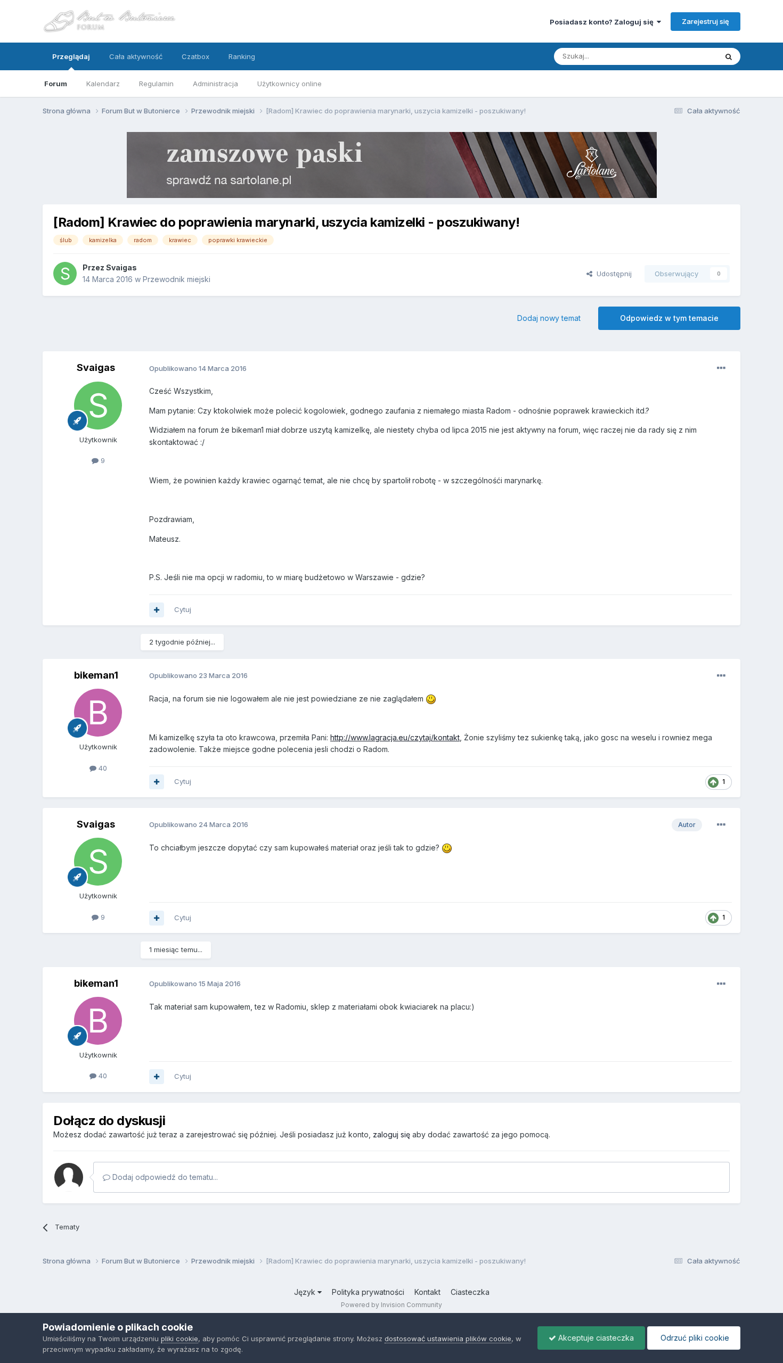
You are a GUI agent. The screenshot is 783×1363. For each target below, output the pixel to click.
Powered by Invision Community (391, 1305)
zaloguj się (391, 1134)
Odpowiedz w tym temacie (669, 318)
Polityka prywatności (368, 1291)
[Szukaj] (728, 56)
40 (101, 768)
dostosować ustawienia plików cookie (448, 1338)
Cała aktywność (135, 56)
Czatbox (195, 56)
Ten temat (687, 56)
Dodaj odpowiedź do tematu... (164, 1177)
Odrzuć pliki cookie (693, 1337)
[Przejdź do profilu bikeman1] (98, 713)
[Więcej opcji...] (721, 368)
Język (305, 1291)
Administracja (215, 83)
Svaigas (121, 267)
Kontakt (427, 1291)
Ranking (242, 56)
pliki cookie (179, 1338)
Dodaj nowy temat (549, 318)
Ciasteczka (470, 1291)
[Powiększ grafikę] (431, 698)
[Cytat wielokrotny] (156, 609)
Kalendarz (103, 83)
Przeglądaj (71, 56)
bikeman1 (96, 675)
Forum (55, 83)
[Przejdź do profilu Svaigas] (65, 273)
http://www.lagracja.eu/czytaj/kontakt (395, 737)
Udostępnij (612, 273)
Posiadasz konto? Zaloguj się (603, 22)
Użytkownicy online (289, 83)
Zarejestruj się (705, 21)
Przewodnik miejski (176, 279)
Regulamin (156, 83)
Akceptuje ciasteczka (595, 1337)
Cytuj (182, 609)
